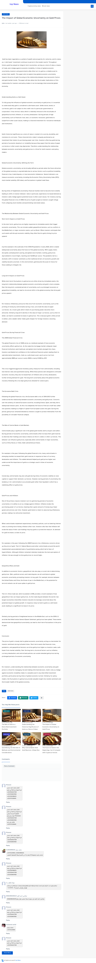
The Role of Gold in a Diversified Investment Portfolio (9, 727)
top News (14, 4)
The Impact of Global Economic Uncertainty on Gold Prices (50, 727)
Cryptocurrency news (34, 6)
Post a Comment (9, 766)
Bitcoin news (46, 6)
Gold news (5, 14)
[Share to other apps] (41, 697)
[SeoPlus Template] (2, 960)
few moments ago (7, 722)
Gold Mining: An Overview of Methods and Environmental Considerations (11, 750)
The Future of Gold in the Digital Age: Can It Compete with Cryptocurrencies (51, 750)
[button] (12, 697)
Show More (7, 953)
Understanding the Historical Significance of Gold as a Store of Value (30, 727)
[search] (92, 6)
